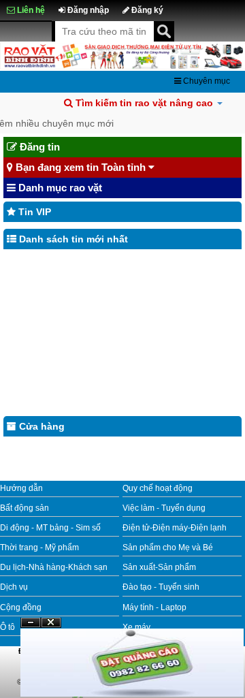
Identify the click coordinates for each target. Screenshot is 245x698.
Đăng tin (38, 147)
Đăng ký (146, 10)
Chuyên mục (205, 81)
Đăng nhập (87, 10)
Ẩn (30, 623)
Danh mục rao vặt (59, 187)
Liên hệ (30, 10)
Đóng (51, 627)
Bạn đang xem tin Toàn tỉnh (80, 167)
